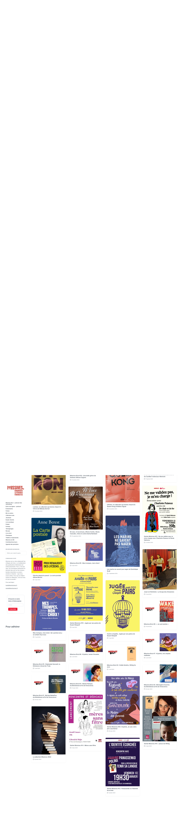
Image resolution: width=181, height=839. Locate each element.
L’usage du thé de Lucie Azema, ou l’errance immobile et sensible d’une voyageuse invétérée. (84, 297)
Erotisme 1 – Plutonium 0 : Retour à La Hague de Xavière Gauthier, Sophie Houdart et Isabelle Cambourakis (85, 422)
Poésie (7, 49)
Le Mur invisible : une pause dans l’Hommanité (85, 755)
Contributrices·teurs (11, 67)
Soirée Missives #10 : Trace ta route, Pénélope (85, 359)
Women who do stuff (40, 497)
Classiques (9, 60)
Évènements (9, 33)
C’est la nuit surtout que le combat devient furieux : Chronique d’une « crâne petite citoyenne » (47, 701)
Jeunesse (8, 42)
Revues (8, 56)
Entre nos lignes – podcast (13, 31)
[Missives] (16, 15)
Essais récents (10, 44)
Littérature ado (10, 40)
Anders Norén (106, 836)
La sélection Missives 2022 (42, 242)
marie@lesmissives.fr (12, 113)
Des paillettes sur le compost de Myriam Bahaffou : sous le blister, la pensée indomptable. (46, 337)
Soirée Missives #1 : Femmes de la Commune (159, 668)
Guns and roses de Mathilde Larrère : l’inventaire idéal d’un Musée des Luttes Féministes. (157, 296)
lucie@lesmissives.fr (11, 110)
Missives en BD (10, 65)
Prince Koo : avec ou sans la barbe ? (119, 622)
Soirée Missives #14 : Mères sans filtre (83, 230)
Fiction (7, 36)
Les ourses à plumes (114, 493)
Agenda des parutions (12, 69)
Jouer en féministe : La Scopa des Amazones (159, 77)
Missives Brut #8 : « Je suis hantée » (156, 109)
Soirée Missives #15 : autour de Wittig (157, 229)
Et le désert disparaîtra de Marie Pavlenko (121, 457)
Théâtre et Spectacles (12, 62)
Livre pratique (10, 47)
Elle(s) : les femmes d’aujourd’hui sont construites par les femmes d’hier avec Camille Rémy (120, 391)
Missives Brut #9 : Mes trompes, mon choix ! (85, 48)
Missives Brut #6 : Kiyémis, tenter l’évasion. (84, 139)
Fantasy (8, 51)
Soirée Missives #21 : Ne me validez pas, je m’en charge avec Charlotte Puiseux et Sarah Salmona (159, 23)
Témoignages (9, 53)
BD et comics (9, 38)
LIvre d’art (9, 58)
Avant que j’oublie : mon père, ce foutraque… (122, 754)
